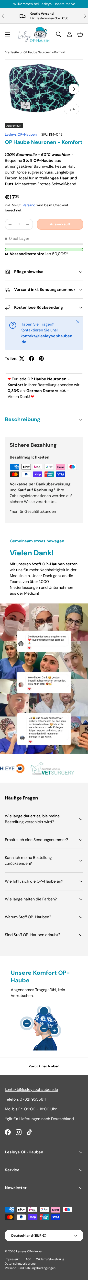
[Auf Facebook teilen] (31, 358)
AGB (28, 1259)
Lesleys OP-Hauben (21, 134)
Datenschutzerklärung (20, 1264)
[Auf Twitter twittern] (22, 358)
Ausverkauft (60, 224)
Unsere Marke (64, 4)
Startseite (12, 52)
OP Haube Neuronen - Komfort (44, 52)
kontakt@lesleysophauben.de (31, 1089)
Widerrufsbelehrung (50, 1259)
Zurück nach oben (44, 1066)
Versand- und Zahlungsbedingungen (30, 1268)
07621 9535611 (33, 1099)
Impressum (13, 1259)
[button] (80, 34)
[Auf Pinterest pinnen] (41, 358)
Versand (28, 205)
